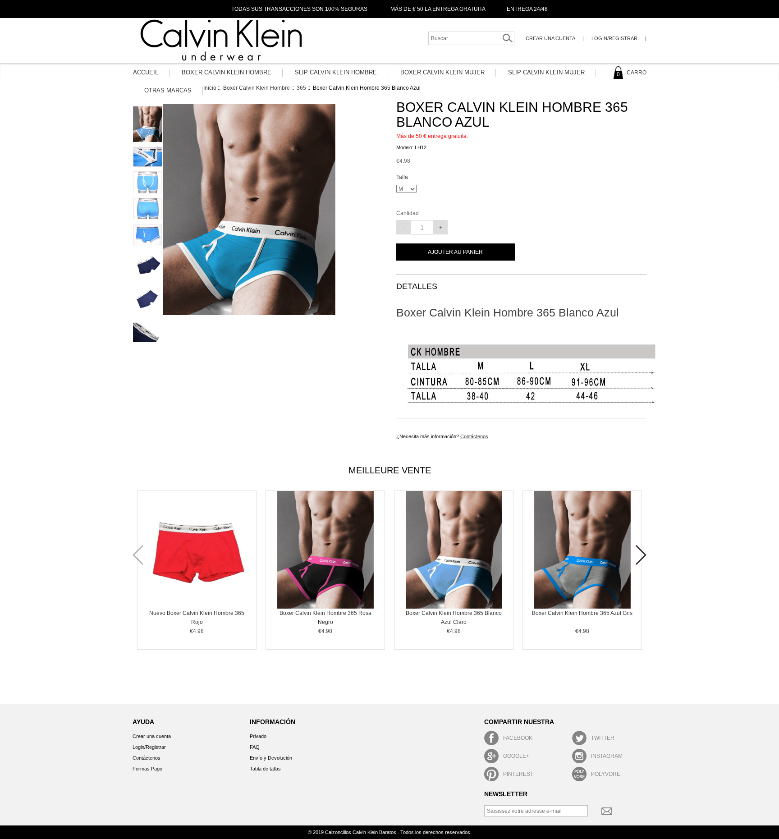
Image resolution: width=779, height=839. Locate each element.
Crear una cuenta (551, 38)
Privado (258, 736)
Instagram (607, 756)
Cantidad (407, 213)
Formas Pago (147, 768)
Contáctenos (474, 436)
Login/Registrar (614, 38)
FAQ (255, 747)
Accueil (145, 72)
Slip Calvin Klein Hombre (336, 72)
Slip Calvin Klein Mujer (546, 72)
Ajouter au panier (455, 252)
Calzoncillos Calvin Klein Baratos (361, 832)
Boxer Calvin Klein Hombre (226, 72)
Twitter (602, 738)
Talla (402, 177)
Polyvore (605, 774)
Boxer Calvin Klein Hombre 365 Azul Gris (582, 613)
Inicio (209, 88)
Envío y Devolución (271, 758)
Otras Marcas (168, 90)
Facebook (517, 738)
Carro (631, 72)
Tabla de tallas (265, 768)
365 (301, 88)
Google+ (516, 756)
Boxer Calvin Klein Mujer (442, 72)
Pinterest (518, 774)
